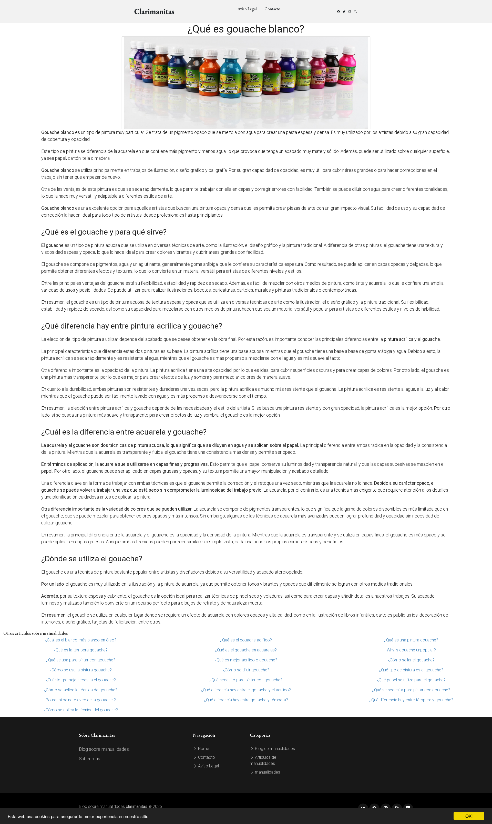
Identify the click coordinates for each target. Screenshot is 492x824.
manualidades (267, 772)
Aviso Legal (247, 9)
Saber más (89, 758)
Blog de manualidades (274, 748)
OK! (469, 816)
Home (203, 748)
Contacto (272, 9)
